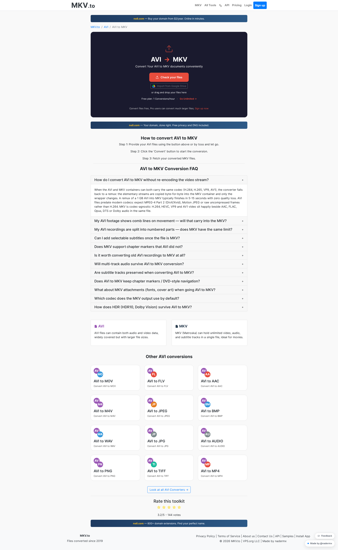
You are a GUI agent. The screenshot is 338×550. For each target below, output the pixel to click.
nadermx (281, 541)
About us (249, 536)
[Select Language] (220, 5)
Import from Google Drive (171, 85)
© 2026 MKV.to (230, 541)
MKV (198, 5)
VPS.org (248, 541)
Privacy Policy (205, 536)
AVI (106, 27)
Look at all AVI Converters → (169, 489)
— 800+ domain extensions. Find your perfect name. (169, 523)
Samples (287, 536)
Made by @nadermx (321, 543)
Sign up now (202, 108)
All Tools (210, 5)
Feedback (326, 535)
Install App (303, 536)
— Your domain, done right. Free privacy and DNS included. (169, 125)
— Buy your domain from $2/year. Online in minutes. (169, 18)
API (227, 5)
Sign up (260, 5)
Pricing (237, 5)
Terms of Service (229, 536)
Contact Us (265, 536)
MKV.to (95, 27)
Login (248, 5)
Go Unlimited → (188, 98)
